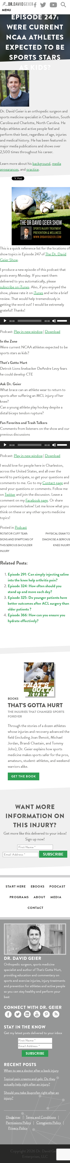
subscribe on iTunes (14, 287)
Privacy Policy (17, 1128)
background (41, 163)
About (39, 897)
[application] (35, 321)
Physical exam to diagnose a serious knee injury (56, 539)
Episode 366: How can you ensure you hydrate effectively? (36, 618)
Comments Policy (48, 1122)
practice (32, 169)
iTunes (38, 293)
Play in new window (28, 331)
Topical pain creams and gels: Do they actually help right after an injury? (29, 1081)
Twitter (10, 494)
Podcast (21, 527)
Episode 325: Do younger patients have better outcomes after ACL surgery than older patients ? (38, 603)
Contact (36, 908)
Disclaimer (13, 1117)
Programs (19, 897)
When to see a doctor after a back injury (31, 1070)
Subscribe (53, 854)
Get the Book (23, 776)
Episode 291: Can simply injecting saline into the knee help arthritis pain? (38, 577)
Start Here (16, 886)
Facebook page (36, 500)
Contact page (52, 483)
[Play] (5, 321)
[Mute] (54, 321)
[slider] (62, 320)
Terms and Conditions (41, 1117)
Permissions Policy (18, 1122)
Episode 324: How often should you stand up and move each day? (34, 589)
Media (55, 897)
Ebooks (38, 886)
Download (52, 331)
